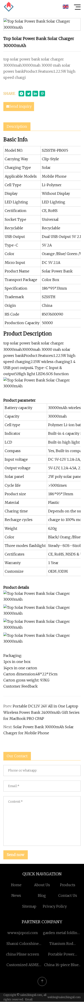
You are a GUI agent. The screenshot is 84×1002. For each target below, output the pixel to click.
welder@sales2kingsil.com (64, 997)
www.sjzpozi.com (22, 932)
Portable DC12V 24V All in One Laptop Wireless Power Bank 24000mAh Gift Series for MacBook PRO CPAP (41, 712)
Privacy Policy (55, 906)
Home (16, 885)
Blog (42, 895)
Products (67, 885)
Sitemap (29, 906)
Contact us (67, 895)
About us (42, 885)
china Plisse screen (22, 954)
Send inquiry (20, 106)
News (16, 895)
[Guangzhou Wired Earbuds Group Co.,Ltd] (8, 7)
